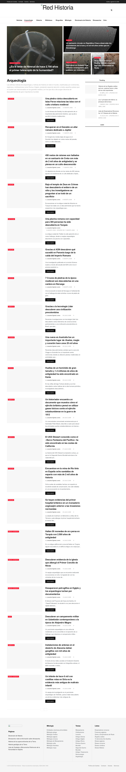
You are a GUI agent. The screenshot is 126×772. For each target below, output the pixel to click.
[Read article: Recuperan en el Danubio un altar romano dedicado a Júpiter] (24, 138)
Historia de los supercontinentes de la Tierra (22, 741)
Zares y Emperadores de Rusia (104, 734)
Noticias (19, 20)
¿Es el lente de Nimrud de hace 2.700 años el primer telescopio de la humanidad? (33, 68)
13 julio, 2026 (66, 597)
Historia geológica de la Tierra (17, 744)
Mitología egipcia (52, 737)
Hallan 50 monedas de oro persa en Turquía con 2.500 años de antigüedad (62, 534)
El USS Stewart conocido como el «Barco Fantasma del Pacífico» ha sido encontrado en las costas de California (61, 441)
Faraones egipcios (100, 732)
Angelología (79, 756)
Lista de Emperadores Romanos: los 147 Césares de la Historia (108, 112)
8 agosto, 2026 (67, 199)
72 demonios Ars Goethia (103, 739)
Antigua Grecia (80, 737)
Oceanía (11, 337)
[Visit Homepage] (57, 10)
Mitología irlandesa (53, 745)
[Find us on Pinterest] (115, 10)
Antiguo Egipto (80, 739)
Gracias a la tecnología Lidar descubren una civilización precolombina (59, 309)
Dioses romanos (100, 743)
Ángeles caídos (99, 737)
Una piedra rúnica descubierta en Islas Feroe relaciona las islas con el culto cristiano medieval (62, 101)
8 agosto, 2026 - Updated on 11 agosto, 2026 (60, 230)
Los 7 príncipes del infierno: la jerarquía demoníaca (107, 101)
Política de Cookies (12, 1)
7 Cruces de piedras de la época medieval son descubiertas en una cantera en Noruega (61, 280)
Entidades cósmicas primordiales (57, 730)
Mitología (68, 20)
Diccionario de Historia (83, 20)
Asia (9, 616)
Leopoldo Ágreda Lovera (17, 74)
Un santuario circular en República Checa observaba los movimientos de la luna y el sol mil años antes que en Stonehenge (89, 45)
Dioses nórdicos (100, 745)
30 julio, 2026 (66, 315)
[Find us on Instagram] (118, 10)
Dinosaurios (97, 20)
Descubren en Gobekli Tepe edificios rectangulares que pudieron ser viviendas (77, 67)
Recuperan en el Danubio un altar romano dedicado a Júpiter (61, 128)
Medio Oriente (15, 63)
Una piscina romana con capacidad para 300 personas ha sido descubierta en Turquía (62, 221)
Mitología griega (52, 732)
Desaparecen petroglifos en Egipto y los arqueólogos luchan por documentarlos (63, 591)
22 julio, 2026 (66, 480)
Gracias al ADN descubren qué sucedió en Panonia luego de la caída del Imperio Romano (60, 252)
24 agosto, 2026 (72, 51)
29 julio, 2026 (66, 346)
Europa (69, 40)
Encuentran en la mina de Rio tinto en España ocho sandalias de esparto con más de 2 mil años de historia (62, 473)
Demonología (80, 754)
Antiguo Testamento (82, 752)
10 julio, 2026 (66, 657)
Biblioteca (48, 20)
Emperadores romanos (102, 730)
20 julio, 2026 (66, 512)
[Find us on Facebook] (108, 10)
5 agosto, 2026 (67, 258)
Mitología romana (52, 739)
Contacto (20, 1)
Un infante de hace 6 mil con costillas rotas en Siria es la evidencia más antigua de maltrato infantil (62, 681)
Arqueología (28, 20)
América (11, 306)
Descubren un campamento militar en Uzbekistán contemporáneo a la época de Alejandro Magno (62, 619)
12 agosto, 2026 (67, 107)
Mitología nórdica (52, 734)
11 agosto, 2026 (67, 133)
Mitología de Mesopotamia (55, 741)
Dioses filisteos (99, 748)
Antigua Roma (80, 741)
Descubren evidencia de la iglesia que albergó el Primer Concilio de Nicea (61, 562)
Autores (26, 1)
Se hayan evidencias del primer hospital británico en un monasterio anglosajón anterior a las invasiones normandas (62, 504)
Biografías (59, 20)
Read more (51, 120)
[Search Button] (118, 20)
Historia (39, 20)
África (10, 368)
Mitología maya (51, 748)
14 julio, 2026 (66, 540)
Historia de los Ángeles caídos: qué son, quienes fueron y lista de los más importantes (108, 88)
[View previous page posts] (42, 709)
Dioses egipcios (100, 741)
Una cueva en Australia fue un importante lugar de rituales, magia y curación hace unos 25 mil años (62, 340)
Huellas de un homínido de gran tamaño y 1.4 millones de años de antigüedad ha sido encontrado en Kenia (61, 372)
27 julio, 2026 (66, 449)
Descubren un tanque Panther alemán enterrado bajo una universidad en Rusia (104, 64)
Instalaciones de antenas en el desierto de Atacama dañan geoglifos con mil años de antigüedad (59, 649)
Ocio (105, 20)
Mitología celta (51, 743)
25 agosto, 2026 (31, 74)
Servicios (32, 1)
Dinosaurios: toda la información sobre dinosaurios (24, 739)
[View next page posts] (45, 709)
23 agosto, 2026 (72, 74)
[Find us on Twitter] (111, 10)
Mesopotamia (80, 730)
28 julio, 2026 (66, 417)
